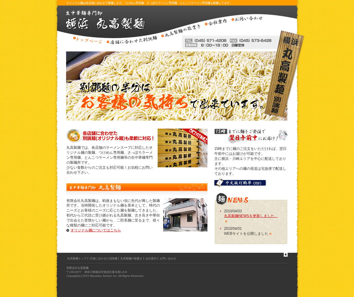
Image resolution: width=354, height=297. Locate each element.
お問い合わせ (168, 258)
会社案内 (151, 258)
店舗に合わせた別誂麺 (103, 258)
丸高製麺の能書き (131, 258)
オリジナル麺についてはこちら (96, 230)
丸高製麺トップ (77, 258)
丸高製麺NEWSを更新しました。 (251, 216)
